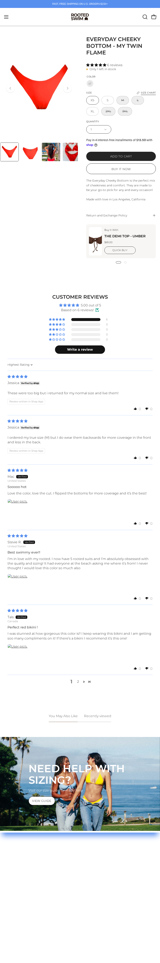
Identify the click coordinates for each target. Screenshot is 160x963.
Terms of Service (97, 862)
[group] (80, 4)
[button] (145, 17)
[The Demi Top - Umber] (95, 241)
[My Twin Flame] (90, 83)
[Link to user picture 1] (18, 509)
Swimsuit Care (16, 862)
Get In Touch (14, 883)
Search (90, 856)
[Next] (67, 88)
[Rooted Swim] (80, 17)
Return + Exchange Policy (25, 869)
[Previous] (10, 88)
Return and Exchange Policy (106, 215)
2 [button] (78, 682)
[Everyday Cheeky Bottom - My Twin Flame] (9, 152)
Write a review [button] (80, 349)
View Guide (41, 801)
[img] (18, 377)
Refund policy (95, 869)
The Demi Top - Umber (125, 236)
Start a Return (15, 876)
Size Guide (13, 856)
